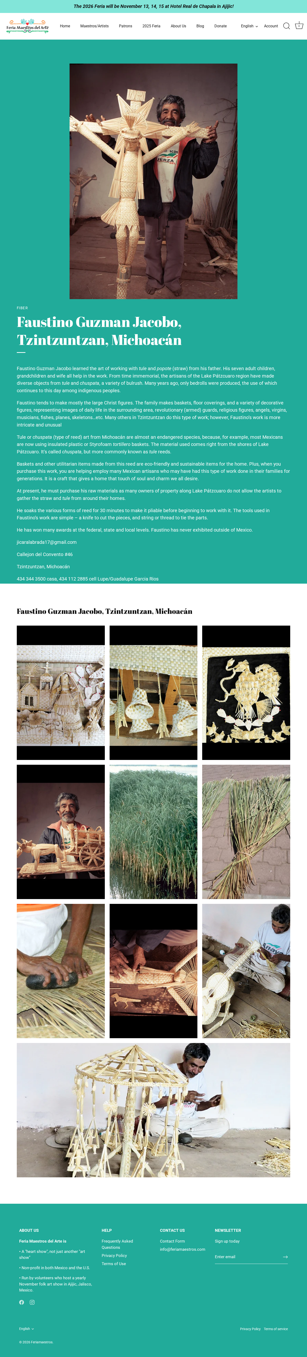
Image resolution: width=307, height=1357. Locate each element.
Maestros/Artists (94, 26)
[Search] (286, 26)
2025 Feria (151, 26)
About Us (178, 26)
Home (65, 26)
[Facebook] (21, 1302)
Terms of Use (114, 1263)
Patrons (125, 26)
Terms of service (276, 1329)
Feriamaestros (42, 1342)
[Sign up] (285, 1257)
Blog (200, 26)
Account (271, 26)
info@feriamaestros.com (182, 1249)
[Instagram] (32, 1302)
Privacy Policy (114, 1255)
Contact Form (172, 1241)
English (247, 26)
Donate (220, 26)
